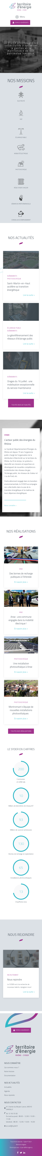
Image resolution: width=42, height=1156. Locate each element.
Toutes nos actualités (21, 404)
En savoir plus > (21, 581)
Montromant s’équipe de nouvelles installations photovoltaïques (21, 710)
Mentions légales (21, 1144)
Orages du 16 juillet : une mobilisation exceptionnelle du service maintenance (20, 384)
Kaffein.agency (28, 1147)
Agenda (7, 1091)
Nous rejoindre (14, 979)
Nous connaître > (10, 505)
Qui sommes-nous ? (11, 1067)
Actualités (8, 1087)
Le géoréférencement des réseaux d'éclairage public (20, 337)
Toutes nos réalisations (21, 731)
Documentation (9, 1075)
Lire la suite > (29, 295)
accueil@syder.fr (12, 1126)
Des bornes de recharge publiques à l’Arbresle (21, 575)
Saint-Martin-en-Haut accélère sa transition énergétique (18, 287)
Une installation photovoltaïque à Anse (21, 665)
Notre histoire (9, 1071)
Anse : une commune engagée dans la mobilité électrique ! (21, 620)
